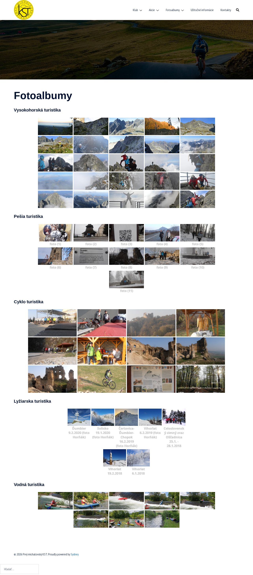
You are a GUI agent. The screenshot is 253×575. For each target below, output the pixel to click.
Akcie (152, 10)
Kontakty (226, 10)
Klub (135, 10)
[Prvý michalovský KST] (24, 9)
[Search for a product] (237, 9)
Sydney (75, 554)
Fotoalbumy (173, 10)
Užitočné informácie (202, 10)
